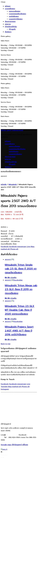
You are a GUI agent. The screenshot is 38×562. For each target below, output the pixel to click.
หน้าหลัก (4, 184)
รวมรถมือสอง (10, 9)
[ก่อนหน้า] (1, 457)
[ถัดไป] (3, 457)
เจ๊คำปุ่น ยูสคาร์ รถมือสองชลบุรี (12, 130)
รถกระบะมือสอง (14, 11)
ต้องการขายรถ (10, 21)
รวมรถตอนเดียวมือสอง (17, 14)
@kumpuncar (13, 435)
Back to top (5, 344)
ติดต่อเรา (8, 32)
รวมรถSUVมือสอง (15, 19)
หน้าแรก (7, 6)
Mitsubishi (13, 184)
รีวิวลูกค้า (12, 29)
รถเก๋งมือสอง (14, 16)
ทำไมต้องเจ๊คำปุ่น (11, 26)
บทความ (8, 24)
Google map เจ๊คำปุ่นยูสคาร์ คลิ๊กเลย (14, 445)
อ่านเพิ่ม (13, 277)
